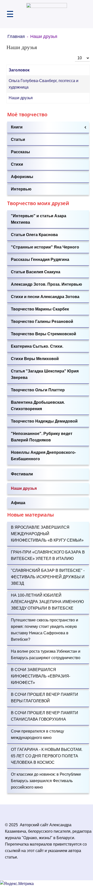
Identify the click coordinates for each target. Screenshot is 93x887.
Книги (17, 127)
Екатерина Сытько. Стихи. (37, 346)
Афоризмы (22, 177)
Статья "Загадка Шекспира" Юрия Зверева (45, 374)
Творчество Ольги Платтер (38, 390)
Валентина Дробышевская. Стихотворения (38, 405)
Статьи (18, 139)
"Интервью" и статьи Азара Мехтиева (38, 219)
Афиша (18, 503)
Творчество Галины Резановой (42, 321)
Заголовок (19, 70)
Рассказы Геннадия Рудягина (40, 259)
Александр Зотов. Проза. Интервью (46, 284)
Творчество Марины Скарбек (40, 309)
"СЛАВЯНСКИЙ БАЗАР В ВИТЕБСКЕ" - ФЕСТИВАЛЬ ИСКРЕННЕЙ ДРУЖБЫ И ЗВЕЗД (48, 576)
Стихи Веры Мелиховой (35, 359)
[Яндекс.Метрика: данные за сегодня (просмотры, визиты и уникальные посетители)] (17, 884)
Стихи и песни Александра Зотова (45, 297)
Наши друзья (21, 98)
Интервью (21, 189)
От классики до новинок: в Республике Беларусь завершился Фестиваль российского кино (46, 780)
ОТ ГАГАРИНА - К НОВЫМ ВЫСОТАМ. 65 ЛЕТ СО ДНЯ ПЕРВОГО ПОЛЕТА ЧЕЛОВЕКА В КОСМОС (46, 756)
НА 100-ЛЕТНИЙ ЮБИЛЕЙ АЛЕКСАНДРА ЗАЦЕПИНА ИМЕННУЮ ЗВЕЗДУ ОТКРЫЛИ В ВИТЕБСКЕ (47, 601)
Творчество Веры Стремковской (43, 334)
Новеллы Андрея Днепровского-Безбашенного (43, 455)
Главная (16, 36)
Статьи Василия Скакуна (35, 272)
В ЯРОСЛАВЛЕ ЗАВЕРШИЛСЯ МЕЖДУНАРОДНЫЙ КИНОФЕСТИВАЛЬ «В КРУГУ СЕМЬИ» (47, 533)
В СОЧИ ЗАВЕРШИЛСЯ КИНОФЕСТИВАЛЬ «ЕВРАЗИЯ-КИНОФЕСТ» (40, 676)
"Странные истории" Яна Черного (45, 247)
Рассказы (20, 152)
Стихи (17, 164)
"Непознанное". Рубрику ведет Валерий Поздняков (41, 436)
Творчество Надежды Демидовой (44, 421)
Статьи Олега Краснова (34, 235)
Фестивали (22, 474)
